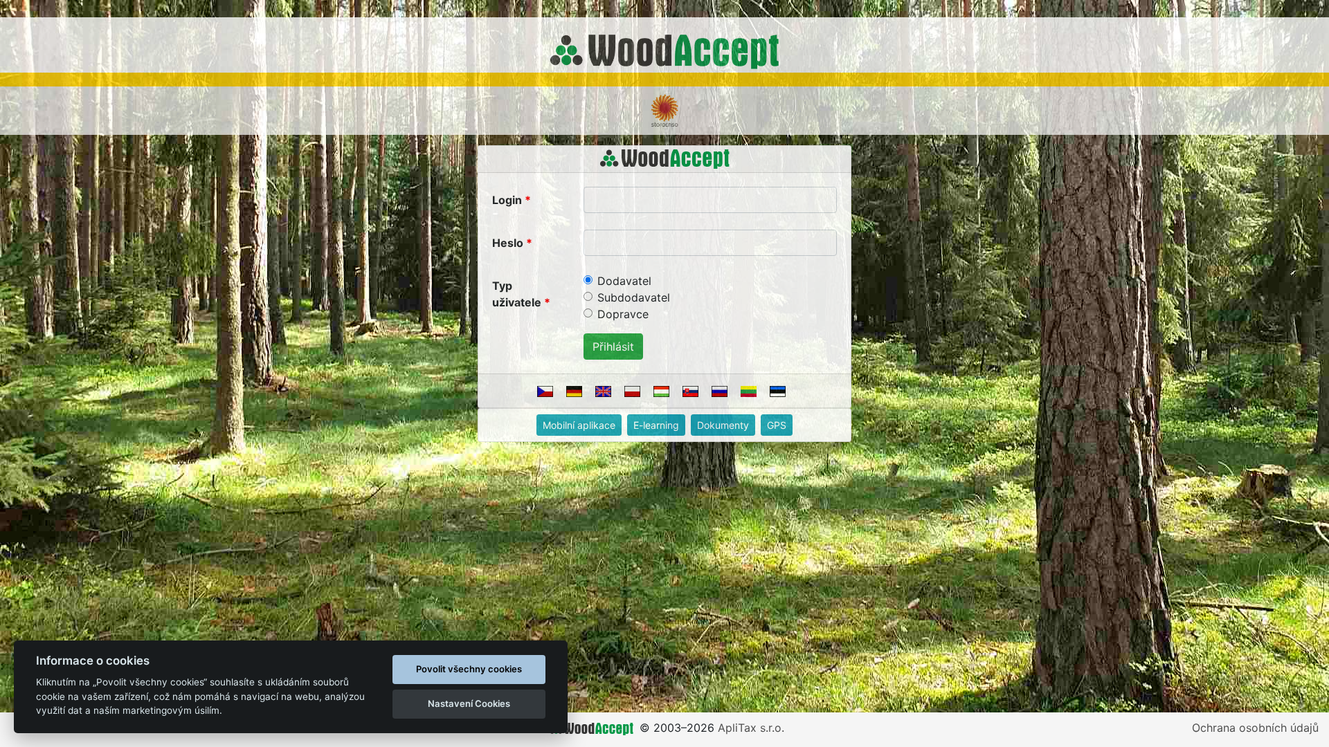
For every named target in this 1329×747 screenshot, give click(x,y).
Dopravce (623, 314)
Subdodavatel (633, 297)
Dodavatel (624, 281)
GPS (776, 425)
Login (507, 200)
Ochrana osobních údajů (1255, 728)
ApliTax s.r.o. (751, 728)
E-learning (656, 425)
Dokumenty (723, 425)
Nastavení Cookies (469, 703)
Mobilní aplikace (579, 425)
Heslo (507, 243)
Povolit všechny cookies (469, 668)
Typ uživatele (516, 294)
